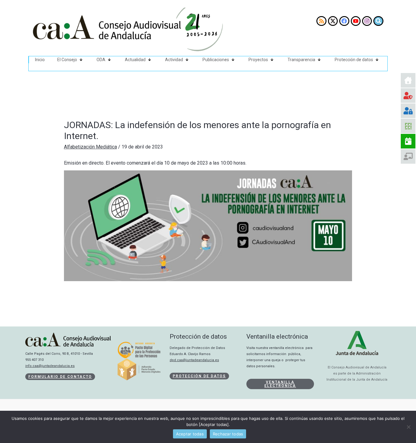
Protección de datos (354, 59)
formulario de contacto (60, 377)
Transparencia (301, 59)
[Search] (378, 21)
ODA (101, 59)
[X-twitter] (333, 21)
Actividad (174, 59)
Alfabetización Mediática (90, 147)
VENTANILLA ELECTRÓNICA (280, 384)
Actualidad (135, 59)
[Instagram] (367, 21)
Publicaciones (216, 59)
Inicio (40, 59)
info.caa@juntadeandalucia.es (50, 366)
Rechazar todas (228, 433)
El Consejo (67, 59)
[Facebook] (344, 21)
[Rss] (321, 21)
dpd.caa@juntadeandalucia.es (194, 360)
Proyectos (258, 59)
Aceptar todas (190, 433)
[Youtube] (356, 21)
